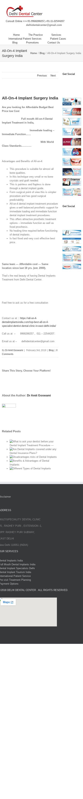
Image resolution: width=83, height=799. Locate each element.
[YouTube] (73, 81)
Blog (51, 350)
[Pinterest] (64, 86)
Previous (42, 75)
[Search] (70, 43)
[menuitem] (20, 35)
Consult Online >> (16, 21)
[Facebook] (64, 81)
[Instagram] (77, 81)
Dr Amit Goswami (14, 350)
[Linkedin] (68, 86)
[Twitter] (68, 81)
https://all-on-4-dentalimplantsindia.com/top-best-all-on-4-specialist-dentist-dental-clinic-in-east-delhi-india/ (29, 322)
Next (53, 75)
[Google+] (68, 218)
